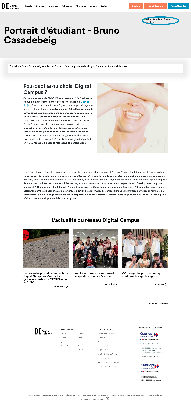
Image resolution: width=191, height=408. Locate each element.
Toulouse (81, 346)
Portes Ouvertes (178, 6)
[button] (108, 399)
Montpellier (64, 346)
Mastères (101, 342)
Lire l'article (59, 286)
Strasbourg (82, 350)
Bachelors (101, 338)
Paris (80, 338)
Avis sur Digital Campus (106, 366)
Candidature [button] (155, 6)
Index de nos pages (104, 358)
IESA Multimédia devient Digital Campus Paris (129, 395)
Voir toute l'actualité (157, 304)
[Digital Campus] (10, 6)
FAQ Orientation (103, 350)
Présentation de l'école (106, 333)
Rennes (81, 342)
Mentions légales (155, 395)
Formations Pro (103, 346)
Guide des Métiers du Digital (108, 362)
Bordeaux (64, 338)
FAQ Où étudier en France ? (107, 354)
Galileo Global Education (100, 395)
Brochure (136, 6)
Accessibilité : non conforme (92, 399)
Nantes (81, 333)
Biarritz (63, 333)
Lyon (62, 342)
